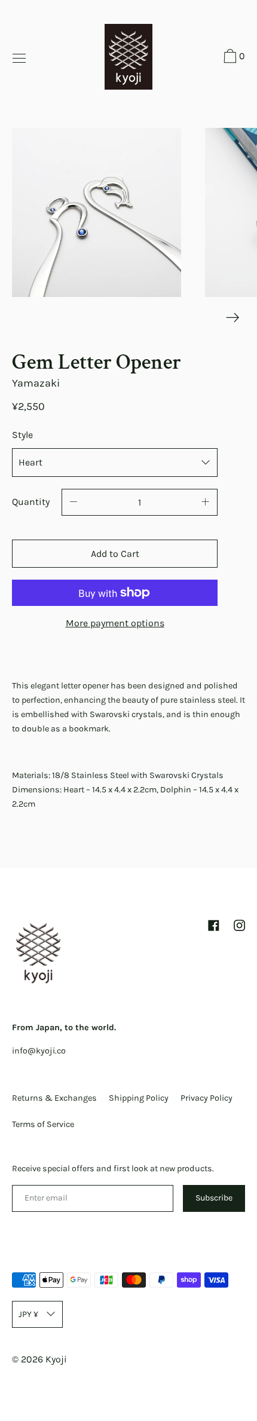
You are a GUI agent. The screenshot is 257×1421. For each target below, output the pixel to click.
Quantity (31, 501)
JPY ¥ (28, 1314)
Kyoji (56, 1359)
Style (22, 434)
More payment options (115, 623)
